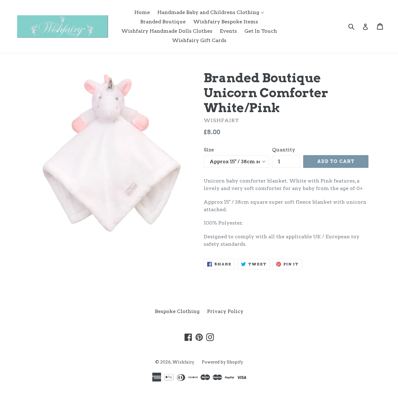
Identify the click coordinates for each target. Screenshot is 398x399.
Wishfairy (183, 362)
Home (142, 12)
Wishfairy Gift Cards (199, 40)
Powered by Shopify (222, 362)
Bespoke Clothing (177, 311)
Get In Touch (260, 31)
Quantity (283, 150)
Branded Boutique (163, 22)
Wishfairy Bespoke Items (225, 22)
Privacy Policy (225, 311)
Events (228, 31)
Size (209, 150)
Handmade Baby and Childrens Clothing (212, 12)
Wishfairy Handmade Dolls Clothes (166, 31)
